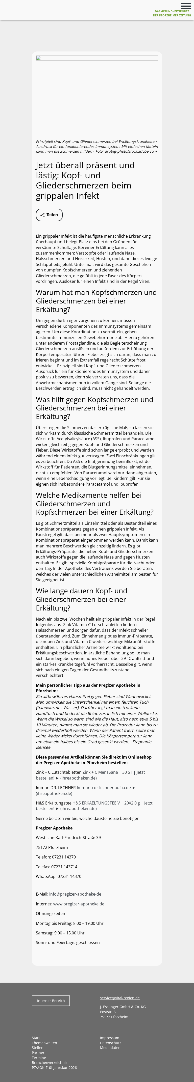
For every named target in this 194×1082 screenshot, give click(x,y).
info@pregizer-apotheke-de (75, 894)
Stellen (37, 1047)
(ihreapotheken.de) (54, 793)
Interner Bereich (51, 1000)
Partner (38, 1052)
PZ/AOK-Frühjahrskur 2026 (54, 1067)
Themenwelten (44, 1042)
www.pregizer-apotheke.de (78, 904)
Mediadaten (110, 1047)
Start (36, 1037)
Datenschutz (110, 1042)
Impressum (109, 1037)
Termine (39, 1057)
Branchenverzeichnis (49, 1062)
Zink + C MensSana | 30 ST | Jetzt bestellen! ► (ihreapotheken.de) (90, 775)
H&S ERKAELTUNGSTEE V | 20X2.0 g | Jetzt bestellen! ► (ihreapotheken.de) (94, 805)
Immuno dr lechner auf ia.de (104, 787)
